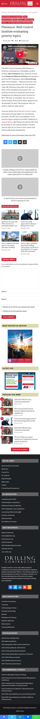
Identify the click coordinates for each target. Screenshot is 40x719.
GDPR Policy (20, 711)
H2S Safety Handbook (9, 641)
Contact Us (5, 472)
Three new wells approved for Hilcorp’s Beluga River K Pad (28, 224)
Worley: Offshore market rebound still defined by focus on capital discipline (26, 439)
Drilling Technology (9, 611)
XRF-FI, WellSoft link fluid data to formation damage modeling (10, 245)
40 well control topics (27, 111)
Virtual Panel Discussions (10, 488)
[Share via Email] (20, 142)
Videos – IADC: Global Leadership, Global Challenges (17, 22)
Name (4, 291)
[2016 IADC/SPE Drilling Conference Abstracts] (7, 431)
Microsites (11, 12)
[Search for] (37, 4)
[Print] (25, 142)
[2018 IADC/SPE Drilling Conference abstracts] (7, 402)
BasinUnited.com (8, 532)
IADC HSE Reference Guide (11, 657)
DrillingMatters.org (8, 536)
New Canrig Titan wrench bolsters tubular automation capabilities (24, 411)
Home (5, 12)
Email (4, 299)
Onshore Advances (8, 515)
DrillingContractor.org (12, 708)
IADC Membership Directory (11, 545)
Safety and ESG (6, 19)
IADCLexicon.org (7, 539)
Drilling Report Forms (9, 608)
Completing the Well (9, 499)
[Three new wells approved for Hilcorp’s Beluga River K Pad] (29, 215)
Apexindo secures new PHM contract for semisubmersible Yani (10, 224)
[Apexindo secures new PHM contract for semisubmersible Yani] (10, 215)
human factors (7, 122)
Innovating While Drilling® (11, 512)
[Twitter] (10, 142)
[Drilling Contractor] (21, 3)
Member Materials (8, 621)
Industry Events (7, 549)
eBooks (4, 614)
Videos (15, 19)
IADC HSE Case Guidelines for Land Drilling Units (19, 694)
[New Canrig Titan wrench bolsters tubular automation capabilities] (7, 411)
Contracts (5, 605)
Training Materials (8, 627)
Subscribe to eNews (20, 449)
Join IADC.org (6, 552)
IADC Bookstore (7, 542)
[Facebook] (5, 142)
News (25, 17)
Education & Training (9, 617)
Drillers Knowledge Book (10, 638)
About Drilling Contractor (10, 466)
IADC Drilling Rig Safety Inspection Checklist (17, 654)
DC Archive (5, 475)
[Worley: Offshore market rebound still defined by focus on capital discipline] (7, 440)
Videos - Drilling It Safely (26, 19)
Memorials (5, 482)
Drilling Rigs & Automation (11, 502)
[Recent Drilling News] (20, 362)
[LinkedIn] (15, 142)
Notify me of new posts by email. (15, 311)
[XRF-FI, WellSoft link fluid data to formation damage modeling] (10, 236)
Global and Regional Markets (11, 505)
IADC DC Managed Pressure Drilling (14, 675)
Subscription (6, 624)
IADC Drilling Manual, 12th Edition (13, 648)
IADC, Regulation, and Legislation (27, 12)
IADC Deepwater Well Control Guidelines (16, 644)
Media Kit (5, 469)
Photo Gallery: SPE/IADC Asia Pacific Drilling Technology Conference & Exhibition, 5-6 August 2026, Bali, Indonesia (29, 247)
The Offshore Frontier (9, 522)
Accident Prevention (9, 601)
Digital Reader (6, 479)
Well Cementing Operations (11, 664)
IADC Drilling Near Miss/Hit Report (14, 651)
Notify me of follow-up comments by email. (19, 307)
